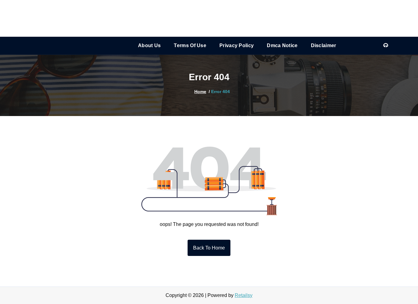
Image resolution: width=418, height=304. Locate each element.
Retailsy (243, 295)
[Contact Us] (385, 46)
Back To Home (209, 247)
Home (200, 91)
